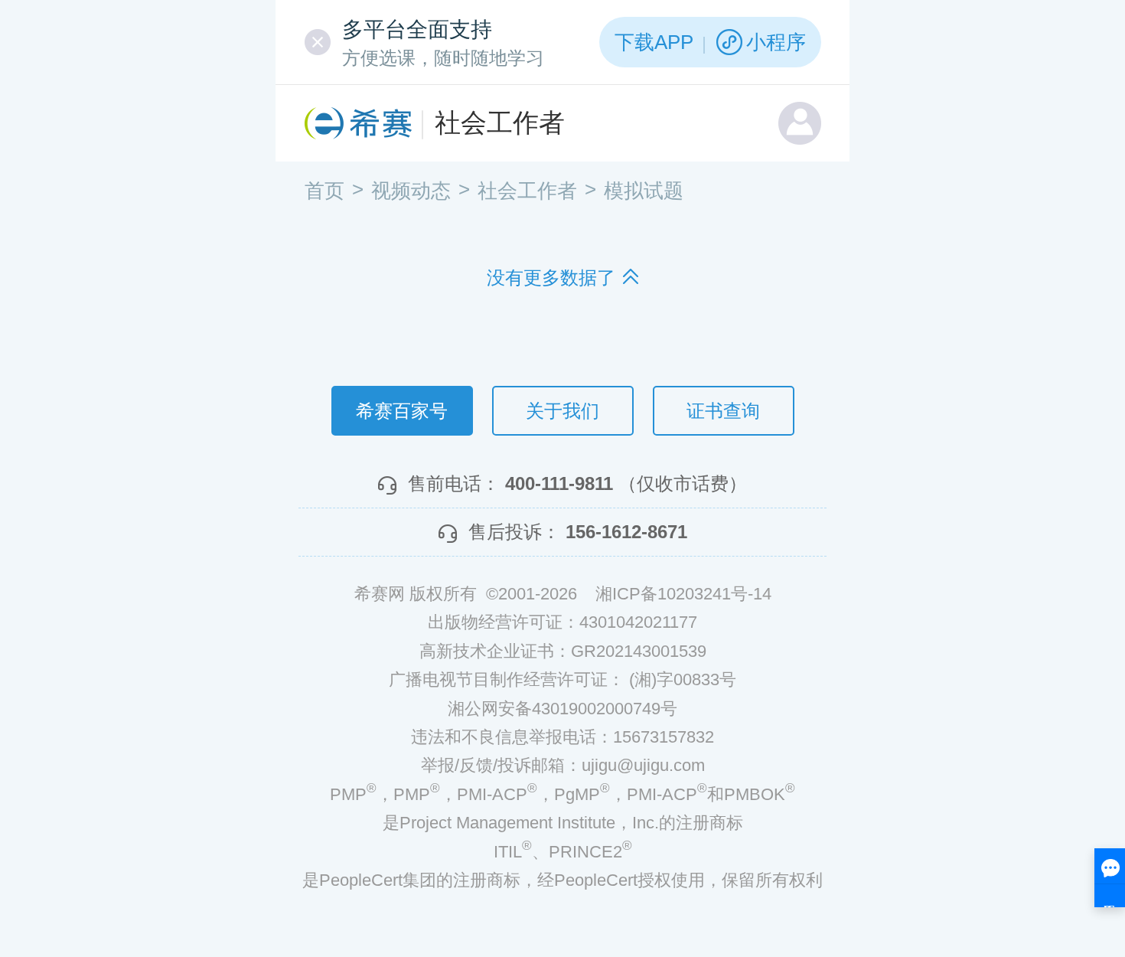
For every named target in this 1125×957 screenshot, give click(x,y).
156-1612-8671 (626, 531)
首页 (324, 190)
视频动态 (411, 190)
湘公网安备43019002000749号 (562, 708)
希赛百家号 (402, 410)
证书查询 (723, 410)
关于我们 (562, 410)
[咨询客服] (1109, 877)
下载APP (654, 42)
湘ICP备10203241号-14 (683, 593)
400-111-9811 (559, 483)
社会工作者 (500, 122)
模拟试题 (643, 190)
